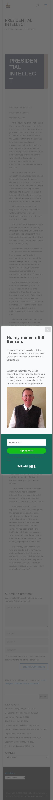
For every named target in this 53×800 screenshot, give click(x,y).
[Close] (48, 329)
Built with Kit (27, 466)
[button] (26, 408)
